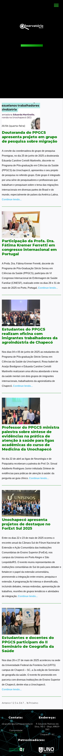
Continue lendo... (12, 199)
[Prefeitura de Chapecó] (16, 754)
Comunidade (15, 730)
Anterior (6, 702)
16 (27, 702)
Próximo (33, 702)
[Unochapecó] (46, 754)
